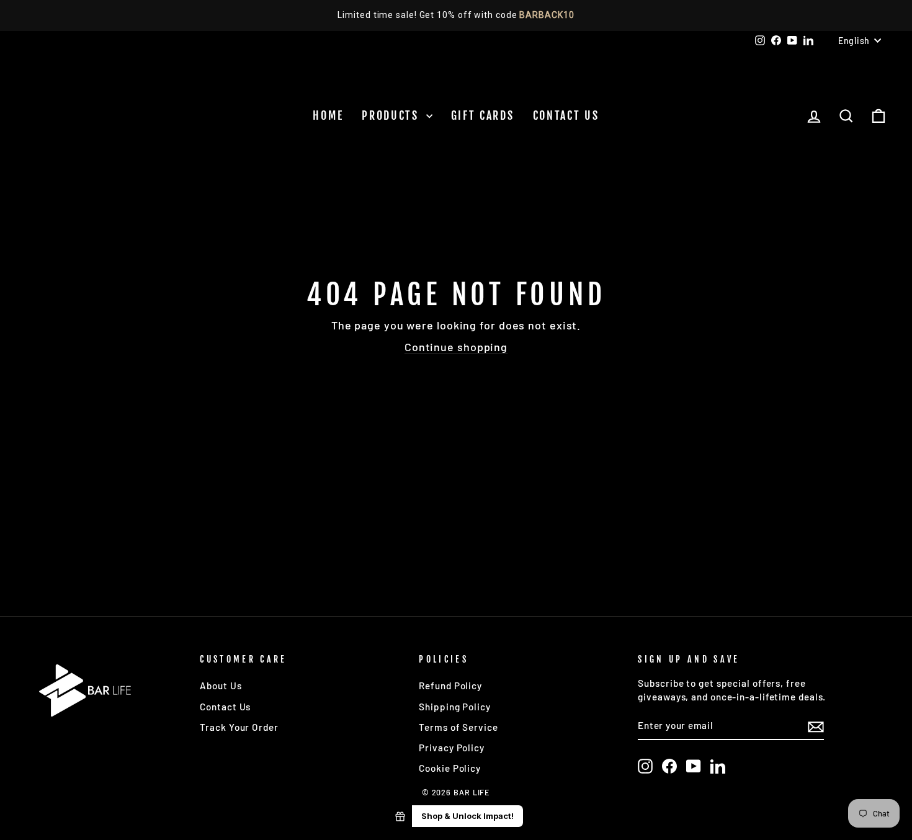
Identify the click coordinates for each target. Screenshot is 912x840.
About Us (220, 685)
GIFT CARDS (482, 115)
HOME (328, 115)
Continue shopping (456, 347)
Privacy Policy (452, 747)
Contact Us (225, 706)
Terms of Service (458, 727)
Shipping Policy (455, 706)
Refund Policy (450, 685)
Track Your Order (239, 727)
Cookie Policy (450, 768)
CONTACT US (566, 115)
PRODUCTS (392, 115)
